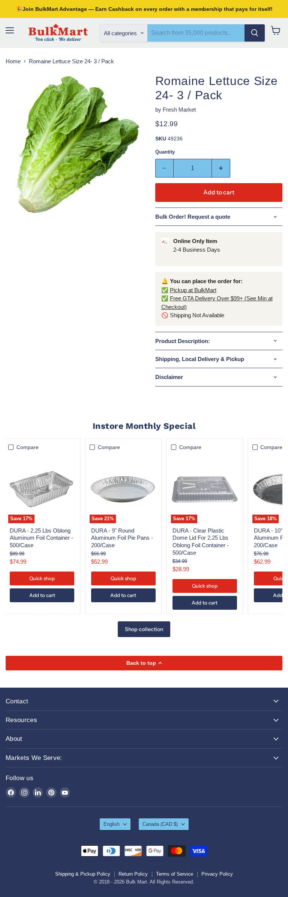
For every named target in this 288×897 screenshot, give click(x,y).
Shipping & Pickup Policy (82, 874)
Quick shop (42, 578)
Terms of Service (174, 874)
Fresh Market (179, 109)
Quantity (165, 152)
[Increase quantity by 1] (221, 168)
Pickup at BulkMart (193, 290)
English (112, 824)
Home (13, 61)
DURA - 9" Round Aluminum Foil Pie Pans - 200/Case (122, 537)
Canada (160, 824)
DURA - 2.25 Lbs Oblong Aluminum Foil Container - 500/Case (41, 537)
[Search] (254, 33)
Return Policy (133, 874)
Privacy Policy (217, 874)
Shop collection (144, 629)
